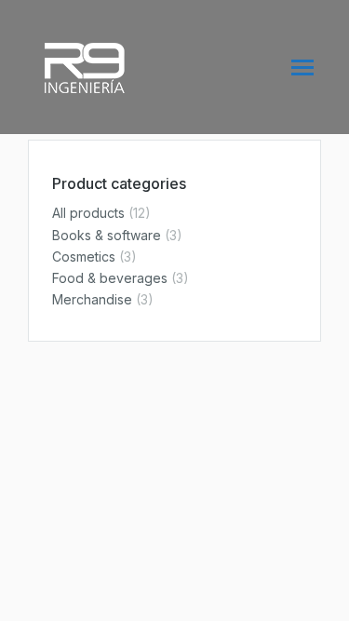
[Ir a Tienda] (321, 593)
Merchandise (92, 299)
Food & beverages (110, 278)
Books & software (106, 235)
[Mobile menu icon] (302, 67)
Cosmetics (83, 256)
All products (88, 213)
